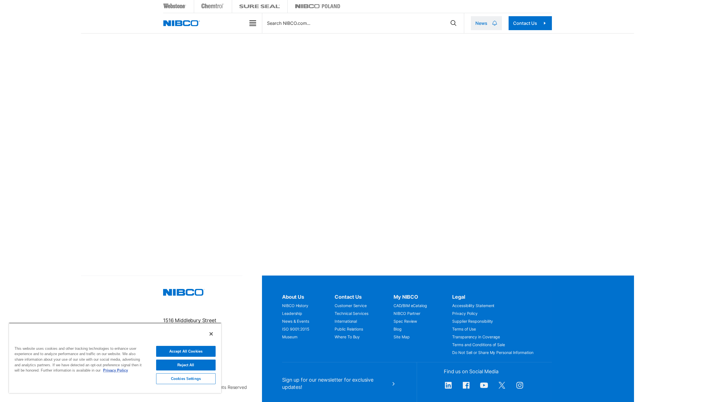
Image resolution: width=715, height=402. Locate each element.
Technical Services (351, 313)
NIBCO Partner (407, 313)
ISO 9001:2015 (295, 329)
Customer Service (351, 305)
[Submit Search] (453, 23)
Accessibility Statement (473, 305)
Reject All (185, 365)
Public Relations (349, 329)
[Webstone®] (175, 7)
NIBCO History (295, 305)
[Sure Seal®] (259, 7)
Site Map (401, 336)
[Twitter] (501, 388)
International (346, 321)
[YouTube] (484, 388)
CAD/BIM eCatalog (410, 305)
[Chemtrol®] (213, 7)
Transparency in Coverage (476, 336)
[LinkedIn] (448, 388)
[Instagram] (519, 388)
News (481, 23)
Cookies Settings (186, 379)
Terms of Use (464, 329)
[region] (115, 358)
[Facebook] (466, 388)
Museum (289, 336)
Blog (398, 329)
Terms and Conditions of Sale (478, 344)
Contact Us (525, 23)
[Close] (211, 334)
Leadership (292, 313)
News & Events (295, 321)
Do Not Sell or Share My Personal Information (492, 352)
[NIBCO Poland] (317, 7)
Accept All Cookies (185, 351)
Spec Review (405, 321)
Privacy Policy (465, 313)
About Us (293, 297)
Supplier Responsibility (472, 321)
